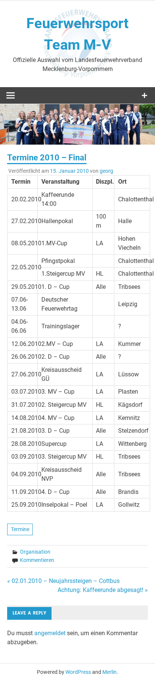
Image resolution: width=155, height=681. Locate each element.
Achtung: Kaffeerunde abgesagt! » (103, 589)
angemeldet (49, 633)
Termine (20, 529)
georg (106, 171)
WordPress (78, 672)
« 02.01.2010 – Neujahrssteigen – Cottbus (63, 580)
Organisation (35, 552)
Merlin (109, 672)
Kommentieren (37, 560)
